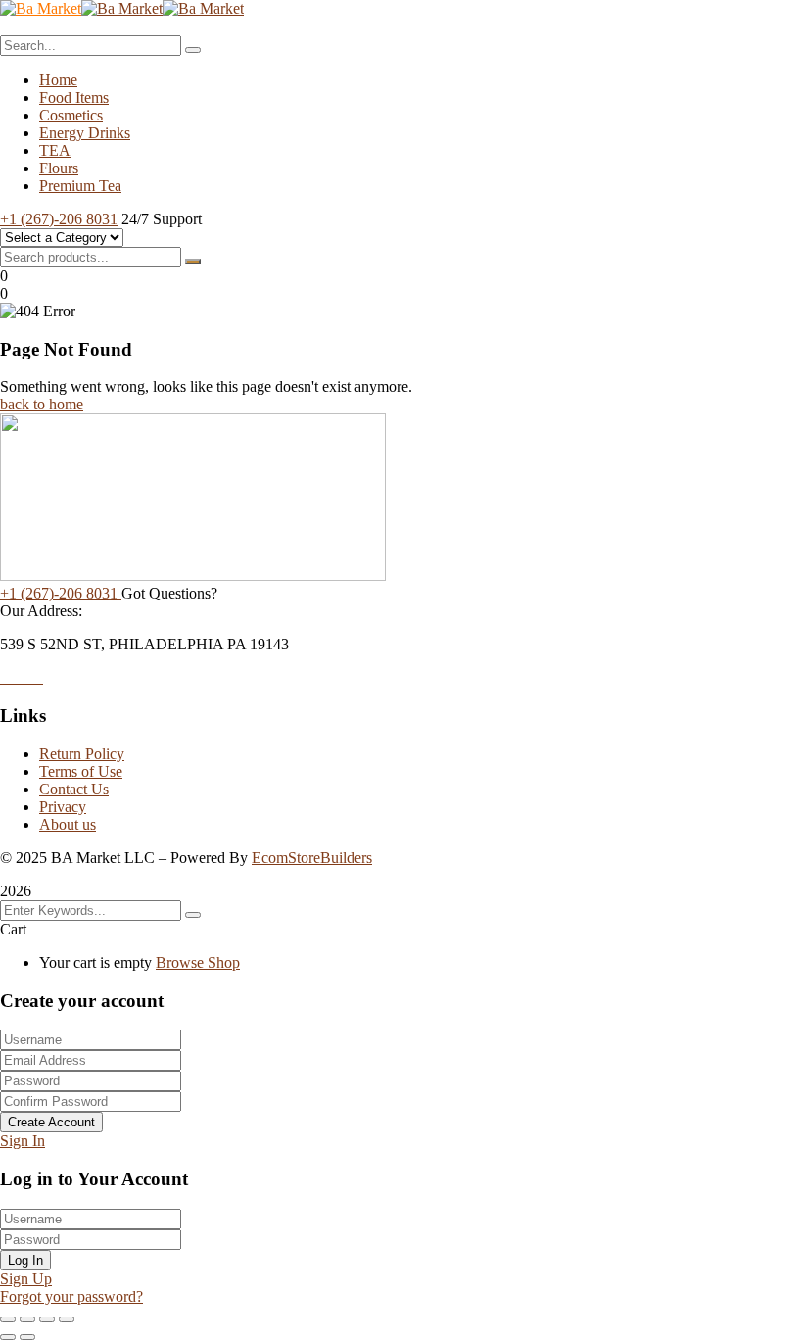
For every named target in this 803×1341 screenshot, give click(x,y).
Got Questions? (169, 593)
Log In (25, 1260)
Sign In (22, 1140)
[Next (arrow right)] (27, 1337)
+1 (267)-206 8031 (59, 219)
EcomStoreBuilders (312, 857)
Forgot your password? (71, 1296)
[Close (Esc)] (66, 1319)
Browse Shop (198, 962)
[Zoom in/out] (8, 1319)
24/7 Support (161, 219)
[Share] (47, 1319)
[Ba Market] (40, 8)
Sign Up (26, 1278)
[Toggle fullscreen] (27, 1319)
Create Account (51, 1122)
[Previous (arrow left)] (8, 1337)
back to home (41, 404)
